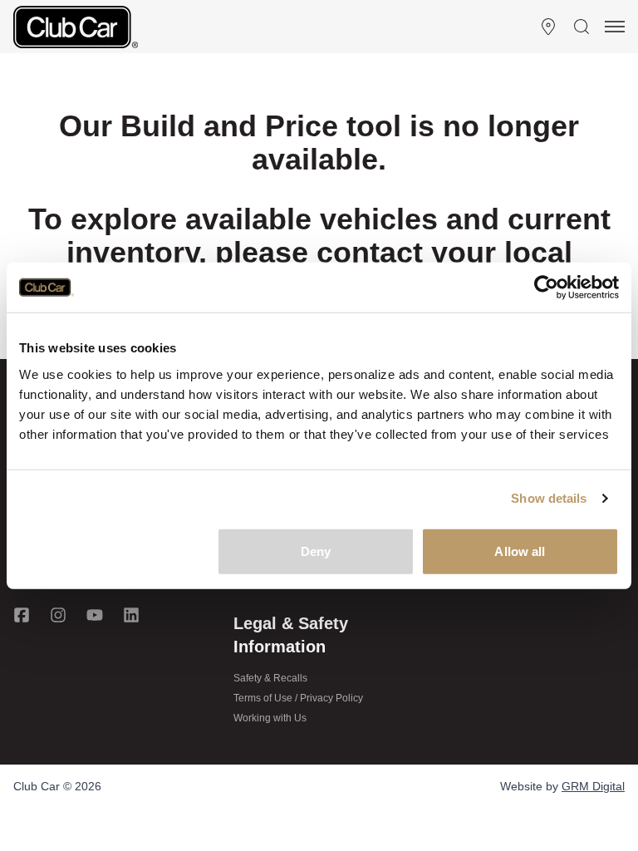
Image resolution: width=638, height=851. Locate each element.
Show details (548, 498)
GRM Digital (593, 786)
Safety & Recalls (270, 678)
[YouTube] (94, 615)
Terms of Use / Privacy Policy (298, 698)
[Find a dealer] (548, 27)
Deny (316, 551)
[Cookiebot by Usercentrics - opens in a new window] (546, 287)
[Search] (581, 27)
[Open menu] (615, 26)
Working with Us (270, 718)
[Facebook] (21, 615)
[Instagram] (58, 615)
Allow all (519, 551)
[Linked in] (131, 615)
